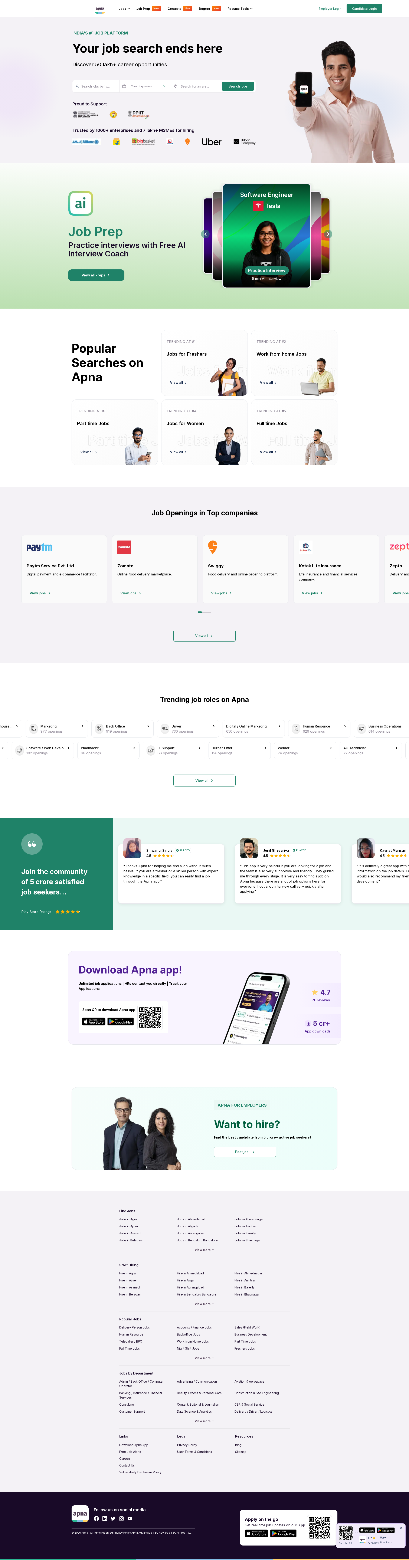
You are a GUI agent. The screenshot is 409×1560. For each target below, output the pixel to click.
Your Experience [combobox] (143, 86)
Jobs (122, 8)
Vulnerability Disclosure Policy (140, 1472)
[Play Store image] (122, 1021)
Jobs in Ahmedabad (191, 1219)
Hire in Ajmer (128, 1280)
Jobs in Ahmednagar (249, 1219)
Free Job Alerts (130, 1452)
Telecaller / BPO (130, 1341)
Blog (238, 1445)
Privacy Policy (187, 1445)
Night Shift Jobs (188, 1348)
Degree (209, 8)
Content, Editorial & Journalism (198, 1404)
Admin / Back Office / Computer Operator (141, 1384)
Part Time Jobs (245, 1341)
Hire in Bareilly (245, 1287)
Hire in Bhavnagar (247, 1294)
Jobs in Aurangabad (191, 1233)
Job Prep (147, 8)
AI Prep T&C (184, 1532)
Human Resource (131, 1334)
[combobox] (95, 86)
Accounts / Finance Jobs (194, 1327)
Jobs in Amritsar (246, 1226)
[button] (204, 1128)
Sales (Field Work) (248, 1327)
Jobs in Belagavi (131, 1240)
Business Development (251, 1334)
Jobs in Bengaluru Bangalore (197, 1240)
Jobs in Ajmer (128, 1226)
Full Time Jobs (129, 1348)
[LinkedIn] (104, 1518)
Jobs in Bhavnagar (248, 1240)
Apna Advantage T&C (144, 1532)
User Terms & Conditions (194, 1452)
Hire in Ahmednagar (248, 1273)
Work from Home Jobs (193, 1341)
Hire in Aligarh (186, 1280)
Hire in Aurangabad (190, 1287)
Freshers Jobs (245, 1348)
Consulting (126, 1404)
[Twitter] (113, 1519)
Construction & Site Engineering (257, 1393)
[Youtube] (129, 1518)
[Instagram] (121, 1518)
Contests (179, 8)
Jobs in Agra (128, 1219)
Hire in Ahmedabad (190, 1273)
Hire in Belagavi (130, 1294)
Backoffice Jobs (188, 1334)
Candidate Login (364, 8)
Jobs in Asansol (130, 1233)
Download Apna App (133, 1445)
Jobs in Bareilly (245, 1233)
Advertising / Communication (197, 1381)
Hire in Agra (127, 1273)
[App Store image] (93, 1021)
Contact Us (127, 1465)
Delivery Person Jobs (134, 1327)
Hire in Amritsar (245, 1280)
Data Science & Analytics (194, 1411)
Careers (125, 1458)
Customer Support (132, 1411)
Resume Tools (238, 8)
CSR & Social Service (249, 1404)
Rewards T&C (167, 1532)
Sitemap (240, 1452)
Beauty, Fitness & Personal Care (199, 1393)
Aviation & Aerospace (250, 1381)
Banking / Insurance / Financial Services (140, 1395)
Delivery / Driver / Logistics (253, 1411)
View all (201, 636)
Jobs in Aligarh (187, 1226)
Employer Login (330, 8)
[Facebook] (96, 1518)
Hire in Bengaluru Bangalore (196, 1294)
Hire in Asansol (129, 1287)
